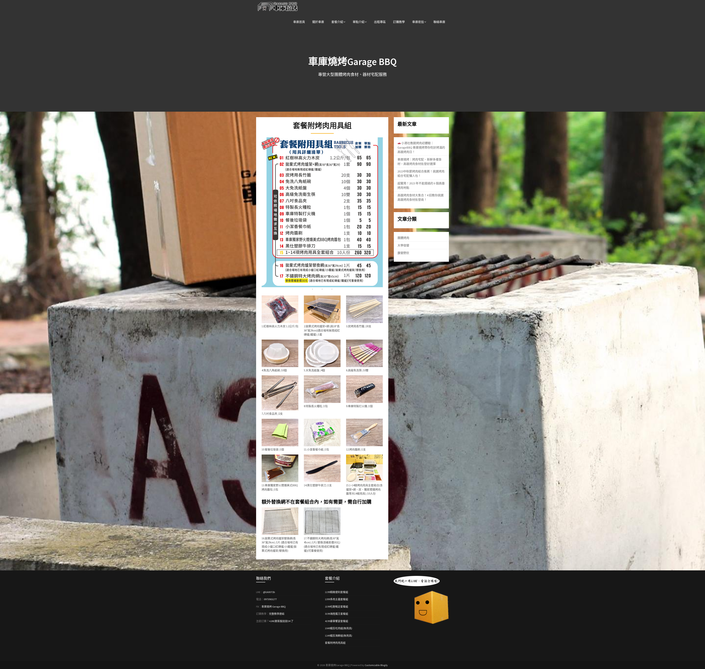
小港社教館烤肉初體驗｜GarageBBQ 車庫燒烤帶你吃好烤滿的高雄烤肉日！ (421, 147)
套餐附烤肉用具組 (335, 642)
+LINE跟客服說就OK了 (281, 621)
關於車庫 (318, 22)
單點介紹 (358, 22)
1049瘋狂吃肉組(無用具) (338, 628)
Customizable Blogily (376, 665)
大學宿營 (403, 245)
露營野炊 (403, 253)
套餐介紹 (337, 22)
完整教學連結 (276, 613)
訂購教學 (399, 22)
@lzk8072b (269, 592)
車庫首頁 (299, 22)
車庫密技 (418, 22)
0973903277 (270, 599)
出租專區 (380, 22)
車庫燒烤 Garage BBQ (273, 606)
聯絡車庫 (439, 22)
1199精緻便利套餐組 (336, 592)
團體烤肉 (403, 238)
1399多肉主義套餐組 (336, 599)
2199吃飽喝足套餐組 (336, 606)
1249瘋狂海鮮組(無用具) (338, 635)
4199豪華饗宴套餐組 (336, 621)
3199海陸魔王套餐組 (336, 613)
